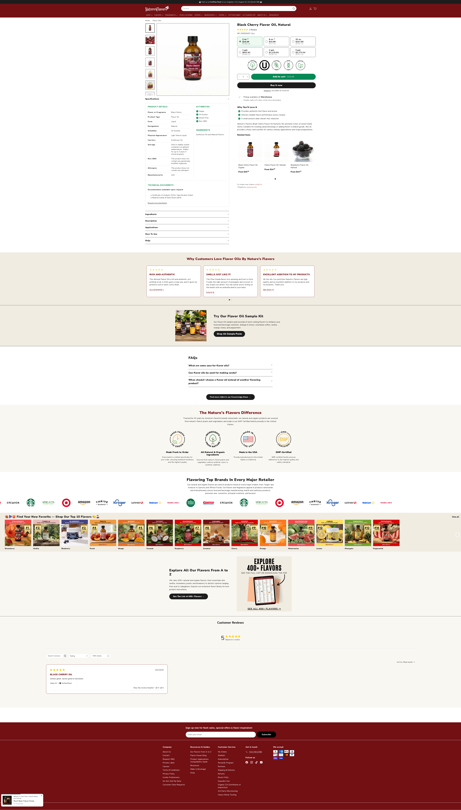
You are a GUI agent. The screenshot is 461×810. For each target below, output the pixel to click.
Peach (92, 548)
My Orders (222, 752)
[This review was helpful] (156, 687)
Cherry (234, 548)
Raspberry (179, 548)
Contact (166, 755)
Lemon (319, 548)
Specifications (152, 99)
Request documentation (157, 203)
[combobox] (238, 8)
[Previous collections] (4, 534)
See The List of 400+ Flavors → (188, 596)
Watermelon (293, 548)
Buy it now (276, 85)
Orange (263, 548)
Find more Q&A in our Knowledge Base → (230, 397)
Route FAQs (223, 777)
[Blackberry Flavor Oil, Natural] (303, 150)
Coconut (149, 548)
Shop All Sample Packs (229, 333)
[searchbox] (54, 656)
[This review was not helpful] (161, 687)
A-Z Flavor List (249, 15)
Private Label (168, 763)
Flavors (158, 15)
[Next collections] (457, 534)
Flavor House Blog (198, 755)
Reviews (221, 766)
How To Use (151, 234)
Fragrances (170, 15)
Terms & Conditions (171, 770)
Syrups (197, 15)
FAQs (147, 240)
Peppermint (378, 548)
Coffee (222, 15)
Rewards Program (226, 763)
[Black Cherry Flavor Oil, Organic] (250, 150)
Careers (166, 766)
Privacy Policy (169, 774)
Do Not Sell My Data (172, 781)
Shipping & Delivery (226, 770)
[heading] (157, 8)
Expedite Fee (224, 781)
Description (151, 221)
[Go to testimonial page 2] (231, 299)
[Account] (310, 8)
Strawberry (10, 548)
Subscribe (266, 734)
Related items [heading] (243, 135)
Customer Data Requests (174, 784)
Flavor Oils (157, 20)
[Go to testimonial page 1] (229, 299)
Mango (121, 548)
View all (455, 517)
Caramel (206, 548)
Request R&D (169, 759)
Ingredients (209, 15)
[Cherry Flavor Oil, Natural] (276, 150)
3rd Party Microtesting (228, 791)
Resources (274, 15)
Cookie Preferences (171, 777)
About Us (262, 15)
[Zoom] (193, 59)
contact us (258, 184)
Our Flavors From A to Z (200, 752)
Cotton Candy (234, 15)
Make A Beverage (198, 769)
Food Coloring (186, 15)
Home (147, 20)
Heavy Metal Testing (227, 795)
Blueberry (65, 548)
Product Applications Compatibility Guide (199, 760)
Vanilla (36, 548)
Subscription (223, 759)
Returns (221, 774)
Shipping (267, 90)
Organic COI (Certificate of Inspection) (229, 786)
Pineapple (349, 548)
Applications (151, 227)
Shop (148, 15)
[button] (315, 8)
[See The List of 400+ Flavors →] (264, 583)
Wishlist (221, 755)
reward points (252, 187)
